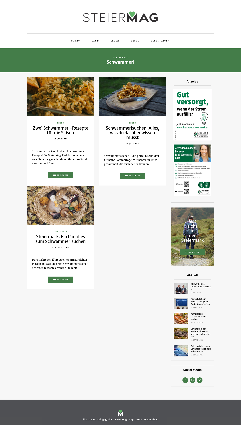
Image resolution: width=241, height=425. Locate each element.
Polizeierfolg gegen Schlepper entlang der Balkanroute (201, 349)
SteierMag (121, 419)
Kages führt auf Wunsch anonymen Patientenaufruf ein (200, 301)
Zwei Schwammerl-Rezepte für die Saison (60, 130)
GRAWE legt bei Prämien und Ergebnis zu (201, 286)
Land (95, 41)
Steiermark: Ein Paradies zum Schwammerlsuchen (60, 239)
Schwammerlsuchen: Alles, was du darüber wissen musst (132, 132)
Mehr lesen (60, 175)
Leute (135, 41)
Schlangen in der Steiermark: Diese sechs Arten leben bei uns (200, 333)
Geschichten (160, 41)
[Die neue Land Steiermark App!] (192, 170)
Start (75, 41)
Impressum (135, 419)
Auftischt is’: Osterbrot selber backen (199, 316)
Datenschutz (151, 419)
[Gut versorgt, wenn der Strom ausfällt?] (192, 114)
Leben (114, 41)
